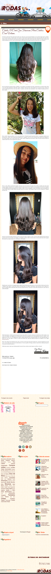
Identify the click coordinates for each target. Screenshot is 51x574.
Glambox (9, 479)
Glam (5, 479)
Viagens (3, 500)
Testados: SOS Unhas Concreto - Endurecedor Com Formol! (45, 483)
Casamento (4, 465)
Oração (6, 485)
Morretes (13, 482)
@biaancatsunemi (5, 339)
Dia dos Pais (12, 472)
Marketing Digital (11, 480)
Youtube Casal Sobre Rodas (8, 501)
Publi (10, 488)
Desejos (13, 469)
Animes (13, 460)
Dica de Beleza (5, 474)
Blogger (28, 532)
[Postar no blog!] (11, 358)
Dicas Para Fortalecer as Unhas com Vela (45, 496)
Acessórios (3, 459)
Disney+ (9, 476)
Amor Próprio (5, 460)
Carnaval (13, 463)
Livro (14, 479)
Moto (2, 484)
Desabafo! (43, 516)
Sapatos (3, 490)
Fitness (6, 477)
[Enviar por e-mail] (10, 358)
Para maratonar (11, 487)
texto (2, 496)
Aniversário (3, 462)
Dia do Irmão (11, 470)
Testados (11, 495)
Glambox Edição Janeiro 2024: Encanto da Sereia (45, 524)
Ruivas (13, 488)
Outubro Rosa (12, 485)
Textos (7, 496)
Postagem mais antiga (44, 398)
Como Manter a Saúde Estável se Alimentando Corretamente (45, 511)
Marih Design (9, 570)
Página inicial (26, 398)
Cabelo (11, 356)
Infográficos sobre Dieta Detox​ (44, 503)
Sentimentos (8, 491)
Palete (2, 487)
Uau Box (12, 496)
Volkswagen (8, 500)
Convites (8, 467)
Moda (8, 482)
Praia (7, 488)
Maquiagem (4, 480)
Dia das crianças (4, 470)
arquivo (9, 462)
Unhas (3, 499)
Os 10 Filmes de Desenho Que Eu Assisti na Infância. (45, 461)
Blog (14, 462)
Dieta (6, 476)
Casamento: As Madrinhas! (44, 489)
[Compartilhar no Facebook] (13, 358)
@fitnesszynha (44, 563)
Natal (14, 484)
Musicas (8, 484)
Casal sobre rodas (20, 569)
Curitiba (13, 467)
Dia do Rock (7, 472)
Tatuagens (3, 495)
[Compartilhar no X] (12, 358)
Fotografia (12, 477)
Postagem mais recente (6, 398)
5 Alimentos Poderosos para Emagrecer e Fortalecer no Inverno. (45, 469)
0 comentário (44, 358)
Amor (13, 459)
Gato (2, 479)
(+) (28, 442)
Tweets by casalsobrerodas (42, 534)
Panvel (5, 487)
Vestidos (12, 498)
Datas (2, 469)
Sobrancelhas (12, 493)
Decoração (8, 469)
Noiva (2, 485)
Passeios (3, 488)
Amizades (9, 459)
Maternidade (3, 482)
